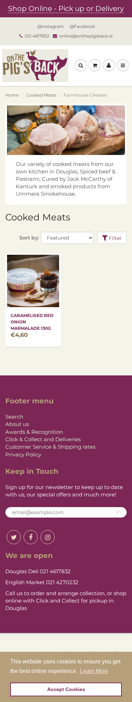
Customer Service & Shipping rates (50, 446)
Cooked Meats (41, 95)
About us (17, 424)
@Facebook (82, 26)
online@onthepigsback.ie (86, 36)
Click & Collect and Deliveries (43, 439)
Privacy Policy (23, 454)
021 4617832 (37, 36)
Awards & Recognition (34, 431)
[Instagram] (47, 537)
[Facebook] (31, 537)
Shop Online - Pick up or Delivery (66, 8)
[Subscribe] (117, 512)
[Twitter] (14, 537)
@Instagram (50, 26)
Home (12, 95)
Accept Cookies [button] (66, 689)
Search (14, 416)
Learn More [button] (94, 671)
